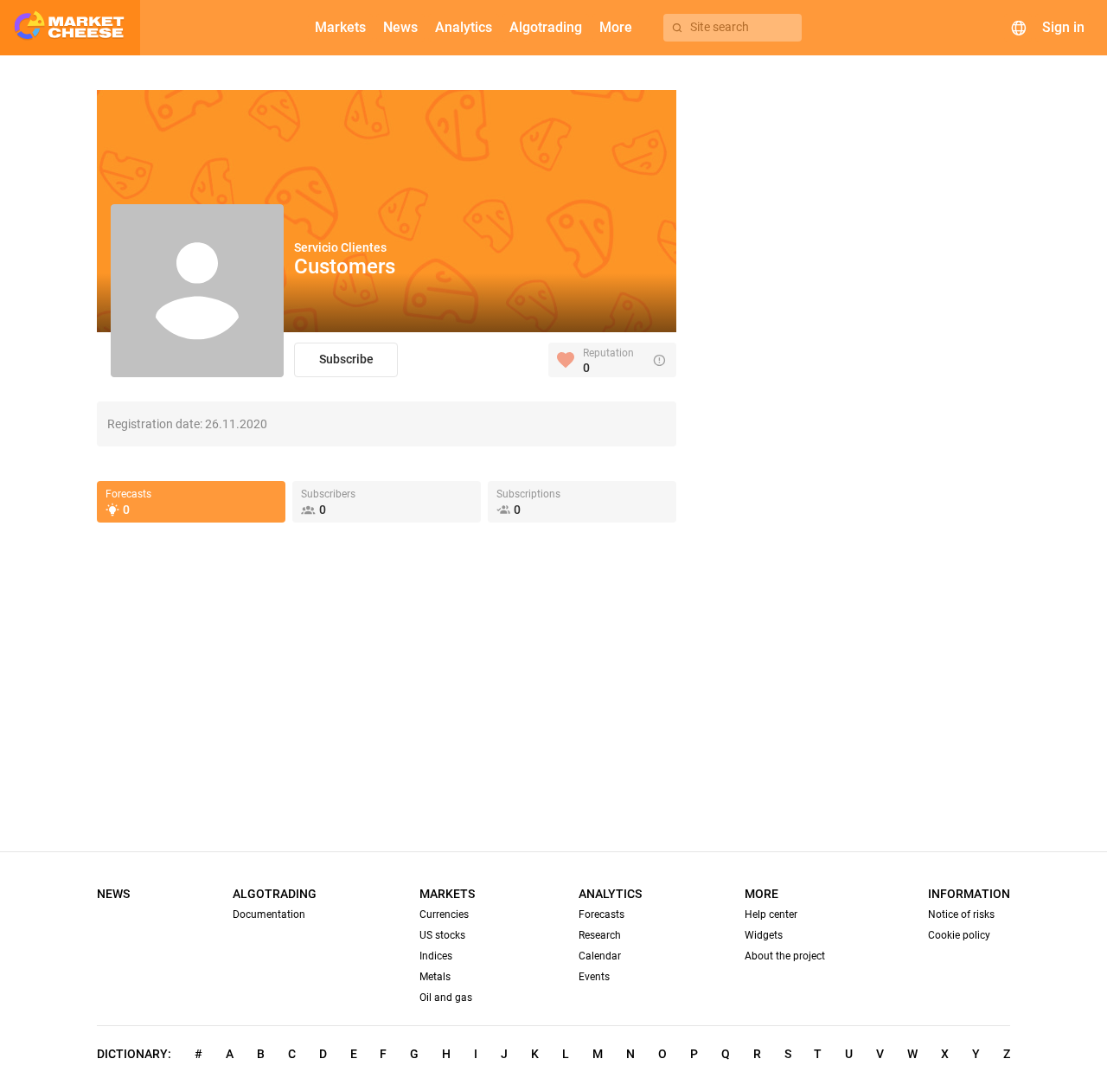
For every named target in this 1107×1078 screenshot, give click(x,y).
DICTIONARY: (134, 1054)
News (113, 894)
